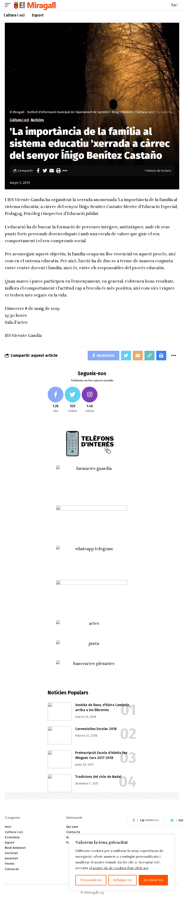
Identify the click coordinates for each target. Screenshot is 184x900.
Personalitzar (91, 880)
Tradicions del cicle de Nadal (98, 777)
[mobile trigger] (9, 5)
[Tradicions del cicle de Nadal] (60, 783)
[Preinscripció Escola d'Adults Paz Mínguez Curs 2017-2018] (60, 759)
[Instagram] (90, 400)
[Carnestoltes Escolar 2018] (60, 735)
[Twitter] (72, 400)
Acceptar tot (153, 880)
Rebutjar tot (122, 880)
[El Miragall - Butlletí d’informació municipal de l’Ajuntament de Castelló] (34, 5)
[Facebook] (55, 400)
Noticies (37, 120)
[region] (121, 862)
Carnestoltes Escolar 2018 (96, 729)
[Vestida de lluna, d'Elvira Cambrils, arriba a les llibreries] (60, 711)
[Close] (169, 838)
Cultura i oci (19, 120)
